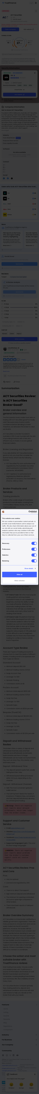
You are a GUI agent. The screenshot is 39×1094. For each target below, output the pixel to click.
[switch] (34, 549)
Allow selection (19, 580)
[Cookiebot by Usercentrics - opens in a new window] (28, 512)
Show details (29, 568)
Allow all (19, 574)
